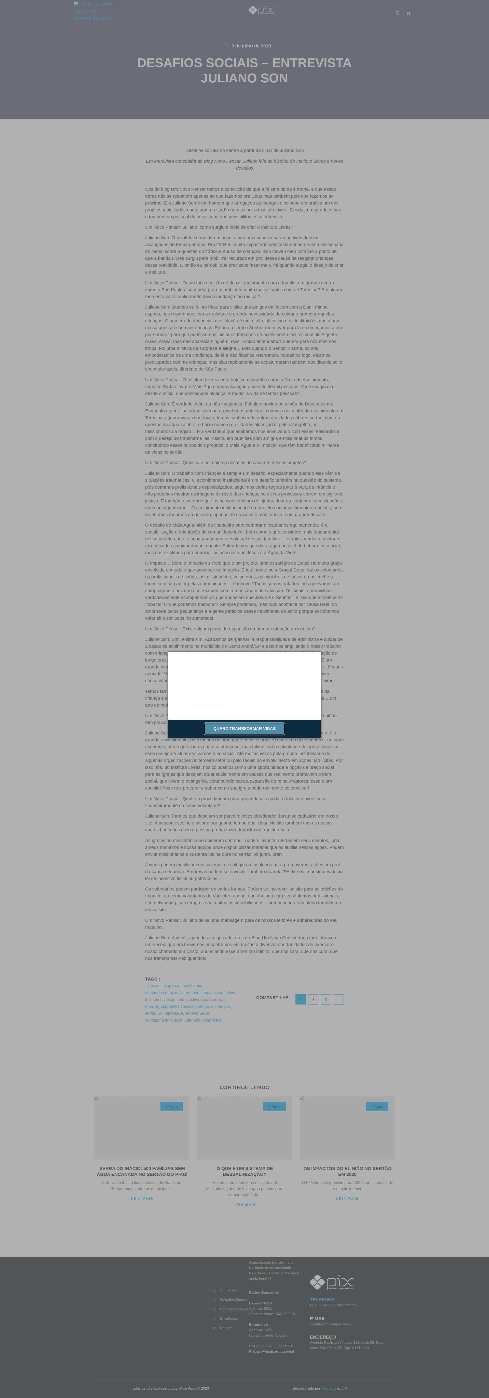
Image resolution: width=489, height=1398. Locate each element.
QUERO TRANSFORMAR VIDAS (244, 729)
